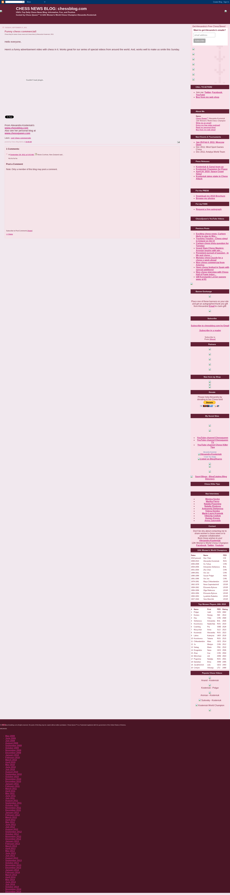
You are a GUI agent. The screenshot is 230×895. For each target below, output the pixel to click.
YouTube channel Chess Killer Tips (212, 446)
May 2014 (10, 880)
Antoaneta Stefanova (212, 508)
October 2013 (12, 863)
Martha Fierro (212, 501)
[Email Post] (178, 142)
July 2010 (10, 769)
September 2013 (13, 860)
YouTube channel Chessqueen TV (212, 441)
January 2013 (12, 841)
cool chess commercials (21, 138)
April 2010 (10, 762)
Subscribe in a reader (210, 330)
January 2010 (12, 755)
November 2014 (13, 889)
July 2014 (10, 884)
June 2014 (10, 882)
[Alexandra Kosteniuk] (210, 454)
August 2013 (11, 858)
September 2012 (13, 832)
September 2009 (13, 745)
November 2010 (13, 779)
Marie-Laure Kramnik (212, 513)
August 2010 (11, 772)
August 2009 (11, 743)
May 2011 (10, 793)
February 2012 (12, 815)
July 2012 (10, 827)
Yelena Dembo (212, 511)
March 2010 (11, 760)
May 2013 (10, 851)
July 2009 (10, 741)
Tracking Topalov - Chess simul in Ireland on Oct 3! (212, 239)
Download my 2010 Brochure (210, 196)
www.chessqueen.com (17, 133)
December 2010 (13, 781)
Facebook (217, 92)
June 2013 (10, 853)
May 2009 (10, 736)
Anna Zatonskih (213, 520)
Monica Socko (212, 499)
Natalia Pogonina (212, 504)
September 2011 (13, 803)
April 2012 (10, 820)
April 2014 (10, 877)
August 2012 (11, 829)
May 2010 (10, 765)
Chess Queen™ (202, 118)
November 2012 (13, 836)
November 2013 (13, 865)
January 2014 (12, 870)
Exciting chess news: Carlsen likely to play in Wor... (211, 235)
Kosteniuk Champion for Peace (211, 169)
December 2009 (13, 753)
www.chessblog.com (16, 128)
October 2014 (12, 887)
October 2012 (12, 834)
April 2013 (10, 848)
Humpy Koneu (212, 518)
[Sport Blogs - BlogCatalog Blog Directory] (210, 479)
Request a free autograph (209, 209)
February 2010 (12, 757)
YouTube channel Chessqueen (212, 438)
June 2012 (10, 824)
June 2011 (10, 796)
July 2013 (10, 856)
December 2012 (13, 839)
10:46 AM (28, 142)
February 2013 (12, 844)
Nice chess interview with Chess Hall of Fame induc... (212, 273)
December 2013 (13, 868)
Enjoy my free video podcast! (208, 125)
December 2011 (13, 810)
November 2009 (13, 750)
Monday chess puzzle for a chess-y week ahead (209, 259)
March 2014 (11, 875)
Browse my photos (205, 198)
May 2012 (10, 822)
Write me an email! (203, 123)
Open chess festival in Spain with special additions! (212, 268)
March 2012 (11, 817)
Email (212, 306)
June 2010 (10, 767)
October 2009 (12, 748)
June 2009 (10, 738)
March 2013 (11, 846)
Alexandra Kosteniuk (210, 452)
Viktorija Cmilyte (212, 516)
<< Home (9, 234)
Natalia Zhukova (212, 506)
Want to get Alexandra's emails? (210, 30)
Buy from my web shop (207, 97)
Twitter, (207, 92)
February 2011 (12, 786)
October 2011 (12, 805)
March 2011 (11, 789)
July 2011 (10, 798)
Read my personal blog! (206, 128)
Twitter (210, 545)
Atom (30, 231)
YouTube (200, 95)
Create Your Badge (210, 457)
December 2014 (13, 891)
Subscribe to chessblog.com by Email (210, 326)
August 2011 (11, 800)
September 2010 (13, 774)
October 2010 (12, 777)
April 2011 (10, 791)
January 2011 (12, 784)
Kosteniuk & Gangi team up (210, 167)
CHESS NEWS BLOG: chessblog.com (51, 8)
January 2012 (12, 812)
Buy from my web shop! (206, 130)
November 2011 (13, 808)
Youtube (219, 545)
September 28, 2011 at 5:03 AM (22, 155)
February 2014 (12, 872)
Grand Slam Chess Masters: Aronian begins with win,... (210, 249)
